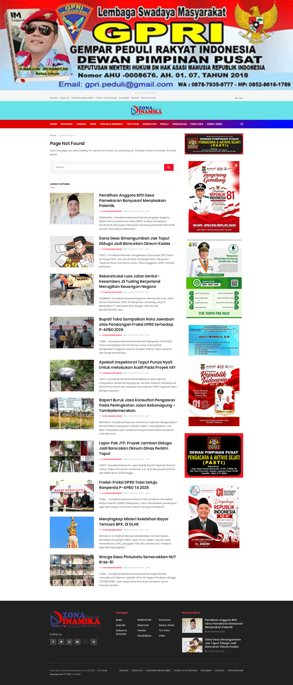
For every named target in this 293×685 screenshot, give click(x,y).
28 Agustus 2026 (134, 211)
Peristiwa (196, 124)
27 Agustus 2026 (134, 249)
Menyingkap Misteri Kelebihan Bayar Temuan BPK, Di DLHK (134, 521)
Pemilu (164, 124)
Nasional (67, 124)
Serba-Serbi (214, 124)
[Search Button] (169, 167)
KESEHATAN (149, 124)
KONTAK (135, 98)
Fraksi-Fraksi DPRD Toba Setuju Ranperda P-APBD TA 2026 (128, 485)
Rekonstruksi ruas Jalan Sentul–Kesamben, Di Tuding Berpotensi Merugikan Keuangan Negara (129, 281)
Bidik (93, 124)
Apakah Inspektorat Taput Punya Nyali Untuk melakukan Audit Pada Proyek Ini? (137, 365)
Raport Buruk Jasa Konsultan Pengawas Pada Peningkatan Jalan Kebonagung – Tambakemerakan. (137, 405)
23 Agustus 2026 (134, 567)
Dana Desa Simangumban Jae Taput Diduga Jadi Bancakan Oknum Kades (134, 241)
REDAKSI (54, 98)
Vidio (162, 635)
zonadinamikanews (112, 211)
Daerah (81, 124)
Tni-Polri (133, 124)
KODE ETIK (65, 98)
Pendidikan (179, 124)
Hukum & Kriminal (111, 124)
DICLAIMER (124, 98)
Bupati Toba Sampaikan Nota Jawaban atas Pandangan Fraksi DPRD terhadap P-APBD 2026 (136, 324)
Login (240, 98)
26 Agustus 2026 (135, 459)
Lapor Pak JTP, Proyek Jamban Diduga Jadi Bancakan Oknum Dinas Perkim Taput (135, 448)
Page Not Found (67, 135)
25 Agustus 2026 (134, 529)
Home (53, 124)
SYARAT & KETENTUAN (106, 98)
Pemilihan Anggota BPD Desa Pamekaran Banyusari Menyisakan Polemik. (132, 201)
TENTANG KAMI (148, 98)
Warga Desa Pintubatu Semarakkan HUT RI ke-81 (137, 559)
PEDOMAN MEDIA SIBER (82, 98)
